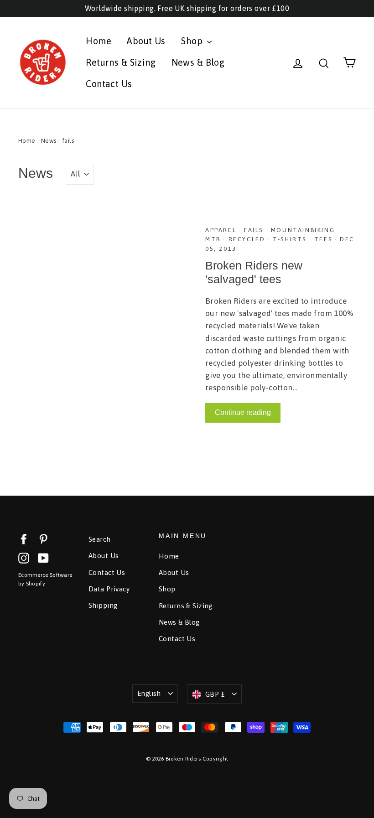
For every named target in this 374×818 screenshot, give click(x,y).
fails (255, 230)
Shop (193, 41)
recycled (248, 239)
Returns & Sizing (121, 62)
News (49, 140)
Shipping (102, 605)
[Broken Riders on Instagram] (23, 557)
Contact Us (109, 83)
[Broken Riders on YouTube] (43, 557)
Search (99, 539)
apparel (222, 230)
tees (324, 239)
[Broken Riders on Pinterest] (43, 538)
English (149, 693)
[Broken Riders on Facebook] (23, 538)
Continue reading (243, 412)
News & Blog (198, 62)
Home (98, 41)
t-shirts (291, 239)
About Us (146, 41)
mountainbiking (304, 230)
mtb (214, 239)
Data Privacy (109, 589)
